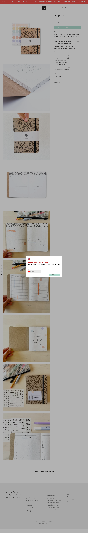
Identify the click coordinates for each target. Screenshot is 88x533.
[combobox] (31, 271)
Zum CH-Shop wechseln (55, 274)
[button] (60, 259)
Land (28, 269)
